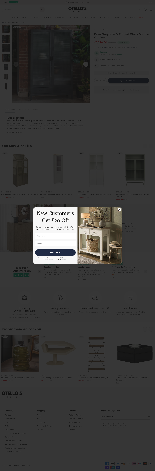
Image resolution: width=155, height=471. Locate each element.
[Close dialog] (119, 210)
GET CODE (55, 252)
